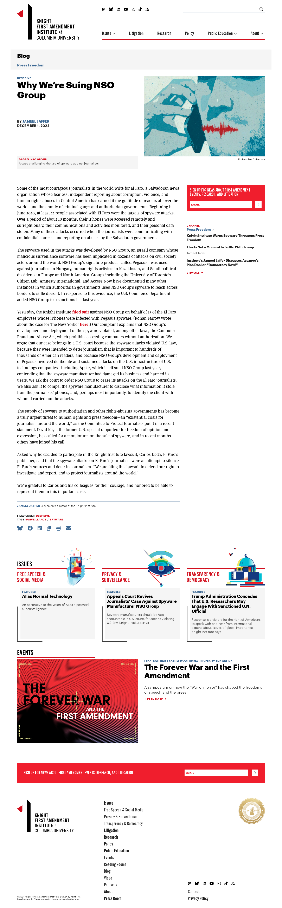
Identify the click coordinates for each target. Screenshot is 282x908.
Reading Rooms (115, 864)
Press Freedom (31, 65)
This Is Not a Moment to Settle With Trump (220, 247)
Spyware (56, 519)
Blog (23, 55)
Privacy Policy (198, 898)
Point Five (76, 896)
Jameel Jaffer (36, 121)
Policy (189, 33)
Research (164, 33)
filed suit (80, 312)
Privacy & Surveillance (116, 576)
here (84, 324)
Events (109, 857)
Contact (194, 891)
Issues (107, 33)
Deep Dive (24, 78)
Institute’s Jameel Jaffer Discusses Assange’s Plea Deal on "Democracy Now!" (222, 262)
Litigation (136, 33)
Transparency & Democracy (203, 576)
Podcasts (110, 884)
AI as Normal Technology (47, 596)
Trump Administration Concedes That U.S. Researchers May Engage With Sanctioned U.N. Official (224, 604)
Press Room (112, 898)
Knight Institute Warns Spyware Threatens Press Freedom (225, 237)
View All (193, 272)
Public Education (220, 33)
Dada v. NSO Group (33, 159)
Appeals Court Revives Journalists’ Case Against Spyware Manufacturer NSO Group (142, 601)
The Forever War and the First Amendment (197, 671)
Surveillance (35, 519)
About (255, 33)
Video (108, 877)
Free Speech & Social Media (31, 576)
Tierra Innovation (42, 899)
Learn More (154, 699)
